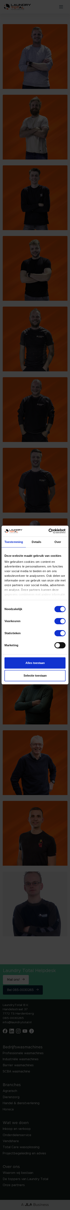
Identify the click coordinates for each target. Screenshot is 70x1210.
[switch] (60, 621)
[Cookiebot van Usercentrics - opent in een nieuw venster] (49, 531)
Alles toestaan (35, 663)
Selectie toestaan (35, 675)
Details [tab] (36, 542)
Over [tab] (57, 542)
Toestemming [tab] (13, 542)
